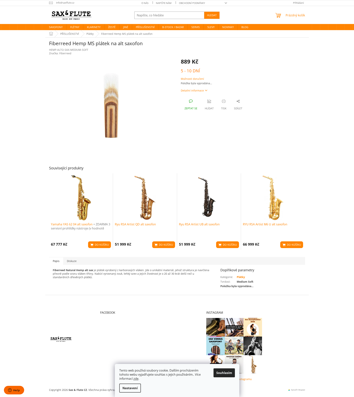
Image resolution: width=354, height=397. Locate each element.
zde (135, 379)
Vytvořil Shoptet (298, 389)
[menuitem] (55, 27)
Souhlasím (224, 373)
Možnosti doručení (192, 79)
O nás (144, 3)
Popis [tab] (56, 261)
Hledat (212, 15)
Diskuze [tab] (72, 261)
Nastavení (130, 388)
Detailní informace (192, 90)
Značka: (60, 53)
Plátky (241, 277)
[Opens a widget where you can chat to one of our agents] (14, 390)
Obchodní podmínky (192, 3)
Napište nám (164, 3)
